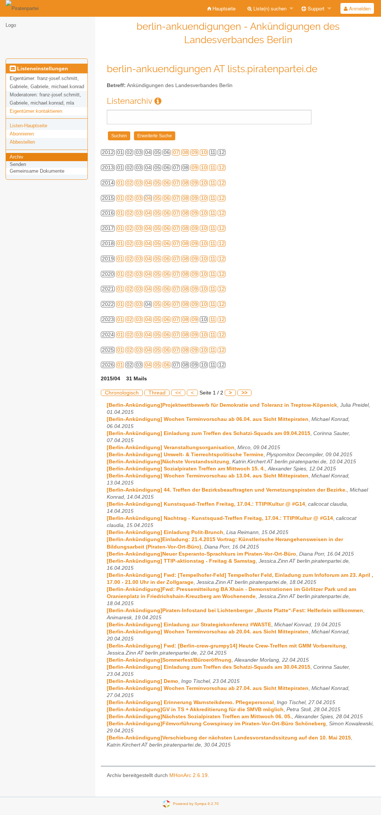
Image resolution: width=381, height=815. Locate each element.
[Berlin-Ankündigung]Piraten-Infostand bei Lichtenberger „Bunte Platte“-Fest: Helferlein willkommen (235, 610)
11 (212, 167)
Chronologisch (122, 393)
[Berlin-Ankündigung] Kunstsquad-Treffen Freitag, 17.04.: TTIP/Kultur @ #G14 (206, 504)
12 (222, 167)
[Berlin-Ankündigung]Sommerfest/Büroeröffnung (169, 660)
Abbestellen (22, 142)
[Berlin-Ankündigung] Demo (142, 681)
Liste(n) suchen (269, 8)
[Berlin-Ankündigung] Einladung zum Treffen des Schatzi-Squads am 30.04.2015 (208, 667)
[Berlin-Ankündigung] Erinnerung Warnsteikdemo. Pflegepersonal (190, 702)
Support (315, 8)
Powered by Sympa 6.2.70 (196, 803)
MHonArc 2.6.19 (188, 775)
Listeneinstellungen (42, 68)
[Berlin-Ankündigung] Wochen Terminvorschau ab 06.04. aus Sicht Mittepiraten (207, 419)
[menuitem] (221, 8)
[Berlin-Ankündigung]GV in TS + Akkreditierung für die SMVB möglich (195, 709)
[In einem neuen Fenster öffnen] (157, 101)
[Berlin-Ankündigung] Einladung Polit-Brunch (165, 532)
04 (148, 183)
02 (129, 183)
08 (185, 152)
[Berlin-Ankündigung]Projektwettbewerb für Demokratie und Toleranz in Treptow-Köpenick (222, 405)
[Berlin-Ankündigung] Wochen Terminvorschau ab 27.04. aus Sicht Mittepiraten (207, 688)
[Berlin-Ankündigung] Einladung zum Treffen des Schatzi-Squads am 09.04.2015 (208, 433)
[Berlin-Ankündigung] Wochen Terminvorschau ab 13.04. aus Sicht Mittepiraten (207, 476)
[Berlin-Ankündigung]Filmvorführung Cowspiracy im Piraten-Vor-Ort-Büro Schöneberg (216, 723)
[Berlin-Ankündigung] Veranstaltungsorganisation (170, 447)
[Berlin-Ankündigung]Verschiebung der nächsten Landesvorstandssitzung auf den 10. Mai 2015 (229, 738)
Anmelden (359, 8)
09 (195, 152)
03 (139, 183)
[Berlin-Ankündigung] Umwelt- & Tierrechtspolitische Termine (185, 454)
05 (157, 183)
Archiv (16, 157)
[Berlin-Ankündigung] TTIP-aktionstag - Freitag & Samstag (181, 561)
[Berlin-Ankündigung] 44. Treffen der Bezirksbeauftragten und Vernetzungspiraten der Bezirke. (227, 490)
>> (244, 393)
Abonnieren (22, 134)
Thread (157, 393)
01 (120, 183)
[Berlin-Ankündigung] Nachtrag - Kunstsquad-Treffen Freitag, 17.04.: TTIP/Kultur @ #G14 (220, 518)
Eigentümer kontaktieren (36, 111)
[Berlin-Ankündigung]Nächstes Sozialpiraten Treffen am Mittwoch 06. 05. (199, 716)
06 (167, 183)
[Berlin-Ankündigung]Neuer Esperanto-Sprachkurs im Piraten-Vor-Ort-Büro (201, 554)
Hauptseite (223, 8)
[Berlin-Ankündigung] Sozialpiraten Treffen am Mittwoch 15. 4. (186, 469)
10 (204, 152)
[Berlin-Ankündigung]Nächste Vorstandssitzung (168, 461)
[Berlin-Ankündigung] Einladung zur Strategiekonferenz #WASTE (189, 624)
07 (176, 152)
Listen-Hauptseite (28, 125)
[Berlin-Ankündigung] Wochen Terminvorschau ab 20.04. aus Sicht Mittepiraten (207, 632)
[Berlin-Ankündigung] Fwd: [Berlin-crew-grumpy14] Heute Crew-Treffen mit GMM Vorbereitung (226, 646)
